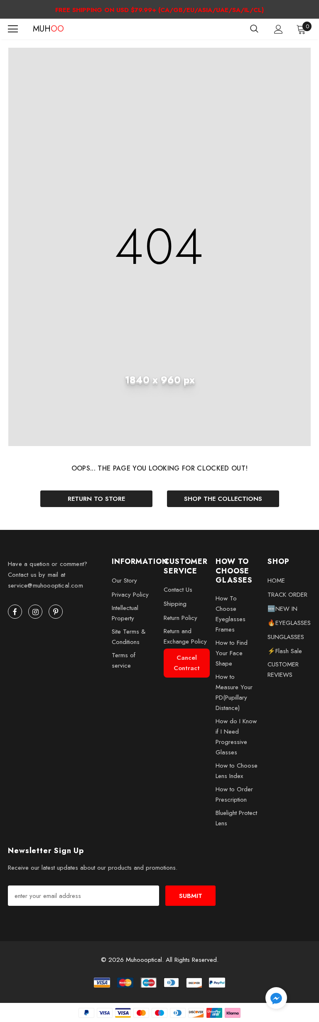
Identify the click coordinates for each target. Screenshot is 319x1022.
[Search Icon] (254, 29)
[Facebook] (15, 612)
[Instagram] (35, 612)
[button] (276, 999)
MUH (43, 29)
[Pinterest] (56, 612)
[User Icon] (278, 29)
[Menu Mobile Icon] (13, 29)
